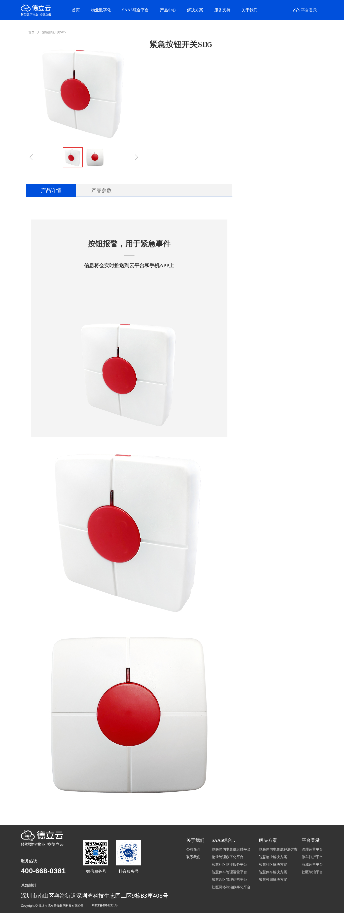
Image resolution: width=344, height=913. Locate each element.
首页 (31, 32)
